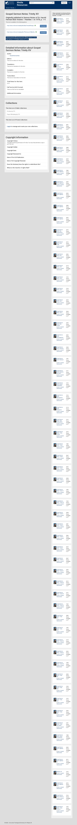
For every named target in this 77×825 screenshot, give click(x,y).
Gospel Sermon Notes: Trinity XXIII (60, 687)
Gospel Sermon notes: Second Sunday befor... (60, 384)
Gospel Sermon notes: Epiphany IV (60, 206)
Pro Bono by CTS (11, 111)
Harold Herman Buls (14, 55)
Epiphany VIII (59, 771)
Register (64, 2)
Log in (69, 2)
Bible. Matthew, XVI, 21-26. (23, 39)
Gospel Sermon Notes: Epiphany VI (60, 748)
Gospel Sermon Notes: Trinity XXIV (60, 700)
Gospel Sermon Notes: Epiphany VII (60, 760)
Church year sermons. (20, 37)
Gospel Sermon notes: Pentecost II (60, 360)
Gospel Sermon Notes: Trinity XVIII (60, 629)
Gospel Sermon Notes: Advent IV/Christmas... (60, 736)
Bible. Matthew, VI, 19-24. (11, 39)
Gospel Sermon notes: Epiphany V (60, 219)
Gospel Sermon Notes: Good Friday (60, 243)
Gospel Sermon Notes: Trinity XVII (60, 616)
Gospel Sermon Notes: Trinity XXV (60, 712)
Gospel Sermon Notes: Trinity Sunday (60, 433)
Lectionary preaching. (10, 37)
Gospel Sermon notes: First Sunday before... (60, 231)
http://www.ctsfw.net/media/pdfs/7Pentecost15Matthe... (21, 32)
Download (43, 26)
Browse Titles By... (10, 7)
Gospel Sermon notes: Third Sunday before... (60, 421)
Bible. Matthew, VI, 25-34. (31, 37)
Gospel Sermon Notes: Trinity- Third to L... (60, 808)
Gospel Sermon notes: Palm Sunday (60, 324)
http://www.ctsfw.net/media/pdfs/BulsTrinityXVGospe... (21, 25)
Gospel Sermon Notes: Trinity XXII (60, 675)
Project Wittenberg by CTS (13, 114)
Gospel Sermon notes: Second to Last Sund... (60, 372)
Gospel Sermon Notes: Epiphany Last (60, 784)
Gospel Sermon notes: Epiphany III (60, 194)
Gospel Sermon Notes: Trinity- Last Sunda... (60, 724)
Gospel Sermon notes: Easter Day (60, 102)
